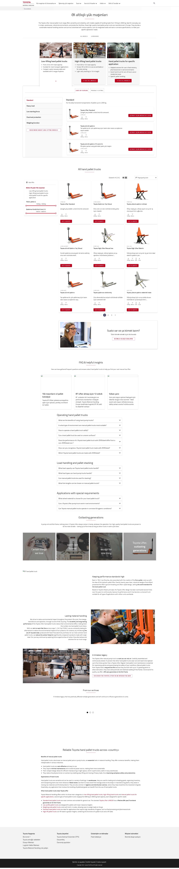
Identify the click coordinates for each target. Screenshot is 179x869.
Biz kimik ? (26, 837)
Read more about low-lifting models (44, 130)
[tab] (89, 420)
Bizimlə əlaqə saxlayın (123, 339)
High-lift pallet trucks (50, 812)
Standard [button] (30, 100)
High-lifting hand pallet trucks (38, 193)
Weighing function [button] (33, 123)
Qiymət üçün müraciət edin (140, 115)
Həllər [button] (102, 3)
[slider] (26, 205)
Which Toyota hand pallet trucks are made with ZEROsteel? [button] (79, 453)
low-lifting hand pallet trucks (93, 794)
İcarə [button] (77, 3)
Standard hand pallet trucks (52, 800)
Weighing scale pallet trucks (52, 807)
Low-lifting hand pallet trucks (38, 191)
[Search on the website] (154, 3)
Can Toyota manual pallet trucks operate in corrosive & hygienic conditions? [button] (85, 508)
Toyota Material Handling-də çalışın (35, 848)
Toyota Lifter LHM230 (106, 800)
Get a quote (66, 221)
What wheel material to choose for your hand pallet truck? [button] (78, 498)
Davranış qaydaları (63, 842)
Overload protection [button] (34, 117)
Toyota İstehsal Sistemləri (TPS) (68, 837)
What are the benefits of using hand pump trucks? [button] (76, 420)
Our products (27, 8)
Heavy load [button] (31, 106)
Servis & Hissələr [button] (89, 3)
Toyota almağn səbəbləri (31, 839)
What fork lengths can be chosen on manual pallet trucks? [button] (78, 483)
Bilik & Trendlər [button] (113, 3)
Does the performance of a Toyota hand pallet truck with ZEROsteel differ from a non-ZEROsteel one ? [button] (86, 441)
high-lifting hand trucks (110, 794)
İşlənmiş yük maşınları (66, 3)
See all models (90, 80)
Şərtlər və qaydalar (78, 862)
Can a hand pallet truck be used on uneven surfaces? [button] (76, 435)
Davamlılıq (60, 839)
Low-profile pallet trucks (50, 805)
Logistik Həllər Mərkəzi (31, 845)
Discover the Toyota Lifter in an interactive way (112, 676)
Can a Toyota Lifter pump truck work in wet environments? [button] (79, 503)
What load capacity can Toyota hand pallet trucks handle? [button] (78, 468)
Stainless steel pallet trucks (51, 809)
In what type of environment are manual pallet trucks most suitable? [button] (82, 425)
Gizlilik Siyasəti (91, 862)
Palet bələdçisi (96, 837)
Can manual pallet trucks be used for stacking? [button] (74, 478)
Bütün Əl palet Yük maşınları (35, 188)
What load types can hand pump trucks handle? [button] (75, 473)
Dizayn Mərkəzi (28, 842)
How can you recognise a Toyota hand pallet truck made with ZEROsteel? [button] (84, 448)
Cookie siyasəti (101, 862)
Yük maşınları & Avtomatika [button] (45, 3)
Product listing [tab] (97, 90)
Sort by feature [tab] (82, 90)
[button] (123, 178)
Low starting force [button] (33, 111)
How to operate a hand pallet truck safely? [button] (73, 430)
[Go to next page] (115, 315)
